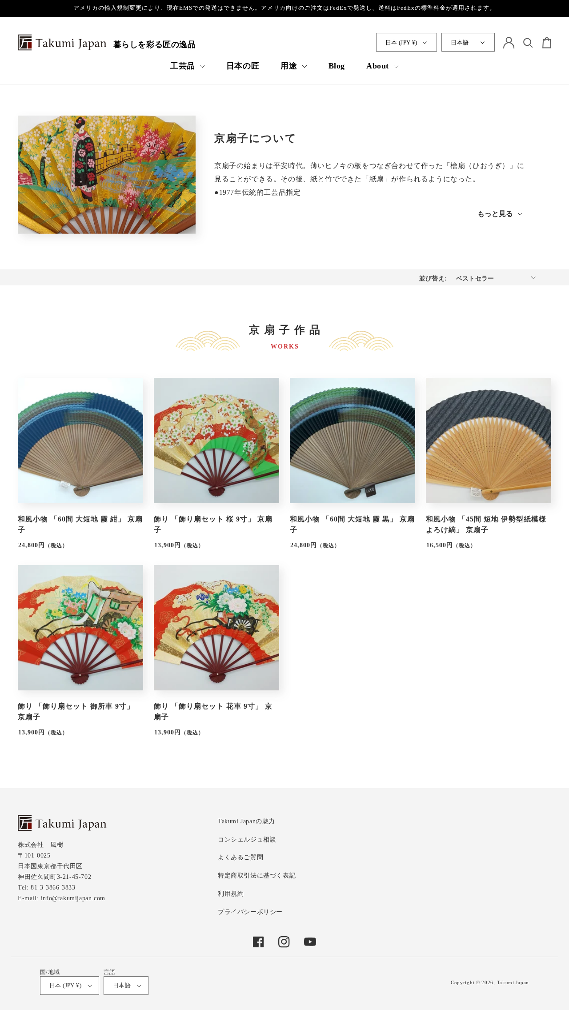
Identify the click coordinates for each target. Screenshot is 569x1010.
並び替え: (433, 278)
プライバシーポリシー (250, 912)
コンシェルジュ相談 (247, 839)
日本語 (460, 42)
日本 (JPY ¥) (401, 42)
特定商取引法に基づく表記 (257, 875)
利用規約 (231, 893)
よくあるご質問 (240, 857)
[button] (188, 66)
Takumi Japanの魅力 (246, 821)
